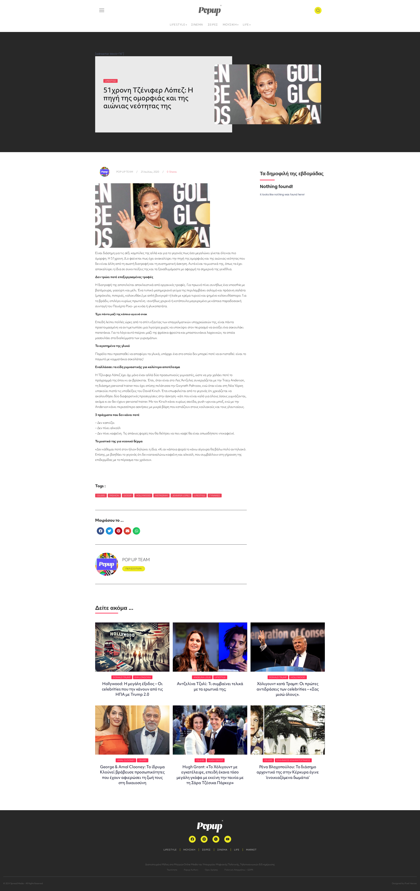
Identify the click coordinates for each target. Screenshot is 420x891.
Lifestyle (199, 495)
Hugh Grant (215, 760)
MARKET (251, 849)
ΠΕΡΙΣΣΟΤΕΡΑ (134, 568)
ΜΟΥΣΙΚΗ (189, 849)
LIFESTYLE (110, 81)
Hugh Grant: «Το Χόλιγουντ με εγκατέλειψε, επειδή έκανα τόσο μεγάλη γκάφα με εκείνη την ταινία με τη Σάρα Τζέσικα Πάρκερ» (210, 774)
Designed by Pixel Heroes (404, 883)
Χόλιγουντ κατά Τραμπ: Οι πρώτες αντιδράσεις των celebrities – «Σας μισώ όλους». (288, 689)
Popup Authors (191, 869)
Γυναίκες (215, 495)
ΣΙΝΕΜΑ (222, 849)
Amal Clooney (126, 760)
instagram (161, 495)
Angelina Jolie (202, 677)
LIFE (236, 849)
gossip (128, 495)
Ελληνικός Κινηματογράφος (293, 760)
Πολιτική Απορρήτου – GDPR (238, 869)
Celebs (101, 495)
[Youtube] (227, 839)
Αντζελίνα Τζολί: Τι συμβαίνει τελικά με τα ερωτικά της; (210, 686)
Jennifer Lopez (181, 495)
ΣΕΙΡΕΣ (206, 849)
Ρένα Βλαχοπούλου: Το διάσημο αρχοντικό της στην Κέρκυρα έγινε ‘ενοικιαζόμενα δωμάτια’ (288, 772)
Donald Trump (121, 677)
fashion (114, 495)
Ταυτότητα (172, 869)
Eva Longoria (143, 677)
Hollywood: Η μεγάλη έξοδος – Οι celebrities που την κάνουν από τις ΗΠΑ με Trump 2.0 (132, 689)
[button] (100, 531)
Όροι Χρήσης (211, 869)
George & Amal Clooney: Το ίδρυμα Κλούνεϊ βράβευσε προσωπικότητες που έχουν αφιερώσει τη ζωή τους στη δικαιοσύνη (132, 774)
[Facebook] (192, 839)
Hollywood (143, 495)
